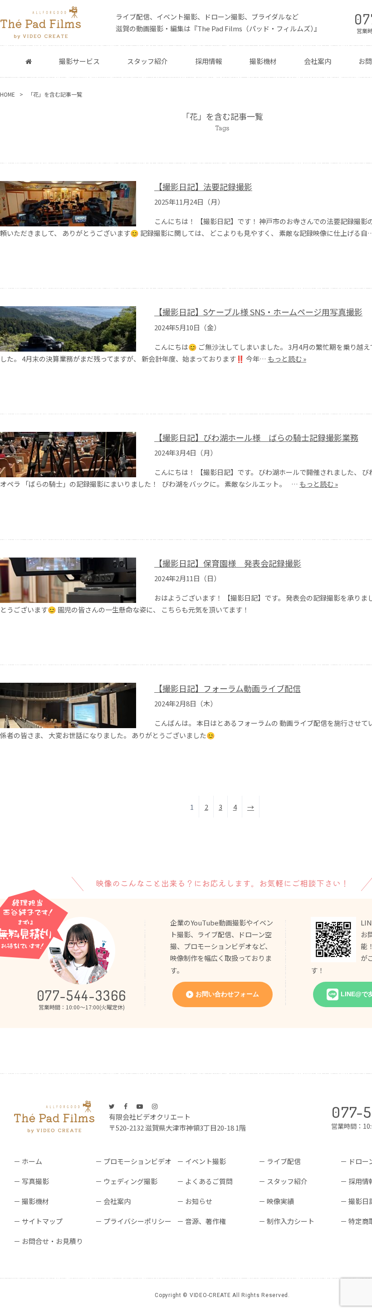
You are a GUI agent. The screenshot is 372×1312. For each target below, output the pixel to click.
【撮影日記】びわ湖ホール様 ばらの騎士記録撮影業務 (256, 437)
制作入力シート (290, 1221)
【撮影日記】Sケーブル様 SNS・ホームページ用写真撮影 (258, 312)
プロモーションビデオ (137, 1161)
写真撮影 (35, 1181)
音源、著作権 (205, 1221)
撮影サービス (79, 61)
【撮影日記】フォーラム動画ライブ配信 (227, 688)
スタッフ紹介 (147, 61)
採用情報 (208, 61)
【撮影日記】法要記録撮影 (203, 186)
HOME (7, 94)
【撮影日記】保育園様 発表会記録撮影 (227, 563)
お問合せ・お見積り (52, 1241)
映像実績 (280, 1201)
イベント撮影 (205, 1161)
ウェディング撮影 (130, 1181)
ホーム (32, 1161)
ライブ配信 (284, 1161)
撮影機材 (263, 61)
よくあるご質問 (209, 1181)
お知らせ (198, 1201)
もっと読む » (287, 358)
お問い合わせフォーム (227, 994)
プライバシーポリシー (137, 1221)
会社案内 (317, 61)
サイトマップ (42, 1221)
